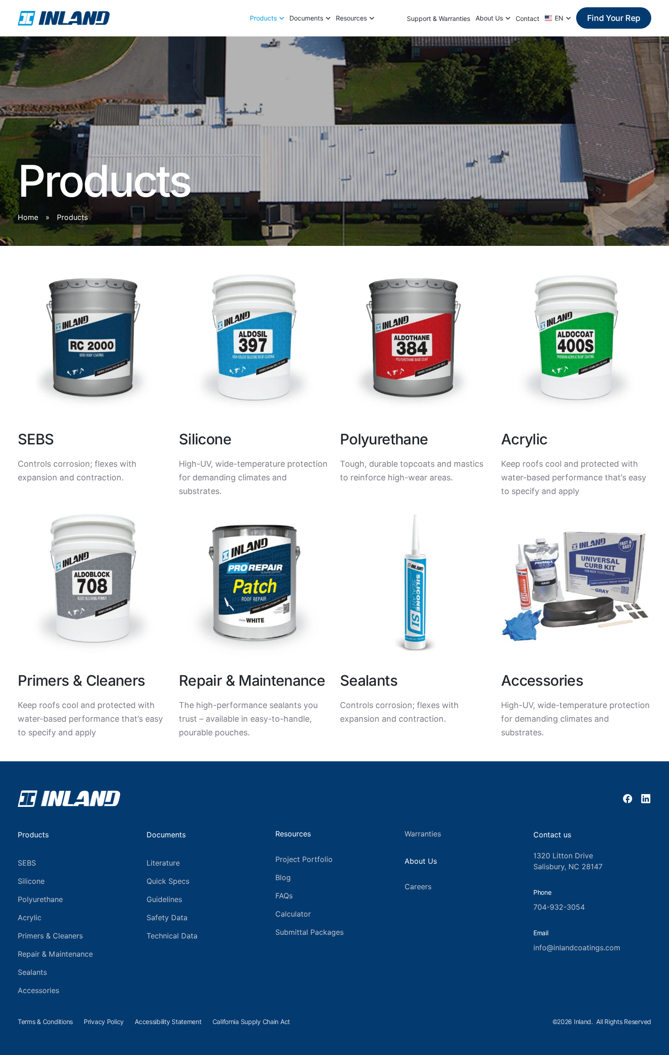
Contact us (552, 835)
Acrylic (29, 917)
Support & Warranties (438, 18)
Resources (351, 18)
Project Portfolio (304, 859)
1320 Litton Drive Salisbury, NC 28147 (568, 861)
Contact (527, 18)
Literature (163, 863)
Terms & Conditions (45, 1021)
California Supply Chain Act (251, 1021)
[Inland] (64, 18)
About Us (489, 18)
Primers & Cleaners (50, 936)
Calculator (293, 914)
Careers (418, 886)
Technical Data (172, 936)
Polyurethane (40, 899)
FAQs (284, 896)
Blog (283, 877)
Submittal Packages (309, 932)
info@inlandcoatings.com (576, 947)
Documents (306, 18)
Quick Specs (168, 881)
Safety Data (167, 917)
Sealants (32, 972)
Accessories (38, 990)
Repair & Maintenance (55, 954)
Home (28, 217)
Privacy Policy (104, 1021)
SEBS (27, 863)
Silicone (31, 881)
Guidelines (164, 899)
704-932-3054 (559, 907)
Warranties (423, 834)
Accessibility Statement (168, 1021)
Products (263, 18)
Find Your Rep (613, 18)
